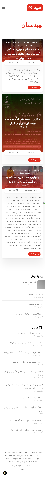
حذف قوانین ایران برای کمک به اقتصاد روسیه (22, 352)
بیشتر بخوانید (34, 87)
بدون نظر (12, 62)
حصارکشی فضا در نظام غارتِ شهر (26, 362)
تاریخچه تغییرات (18, 465)
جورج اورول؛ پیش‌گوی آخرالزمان (29, 313)
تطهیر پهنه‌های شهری (34, 294)
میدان (30, 62)
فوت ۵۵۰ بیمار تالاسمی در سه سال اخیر (24, 343)
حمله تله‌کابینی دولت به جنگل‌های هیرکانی (24, 420)
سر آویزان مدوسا (36, 304)
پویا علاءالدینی (30, 190)
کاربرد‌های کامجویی (28, 282)
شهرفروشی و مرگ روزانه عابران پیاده (25, 430)
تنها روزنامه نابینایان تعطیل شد (28, 333)
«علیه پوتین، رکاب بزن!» (31, 398)
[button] (3, 7)
